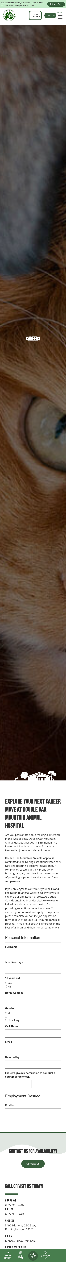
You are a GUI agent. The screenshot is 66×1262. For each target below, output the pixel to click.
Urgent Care (33, 26)
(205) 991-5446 (14, 1205)
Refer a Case (56, 4)
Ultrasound (14, 26)
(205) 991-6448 (14, 1214)
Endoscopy (52, 26)
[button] (60, 15)
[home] (9, 15)
